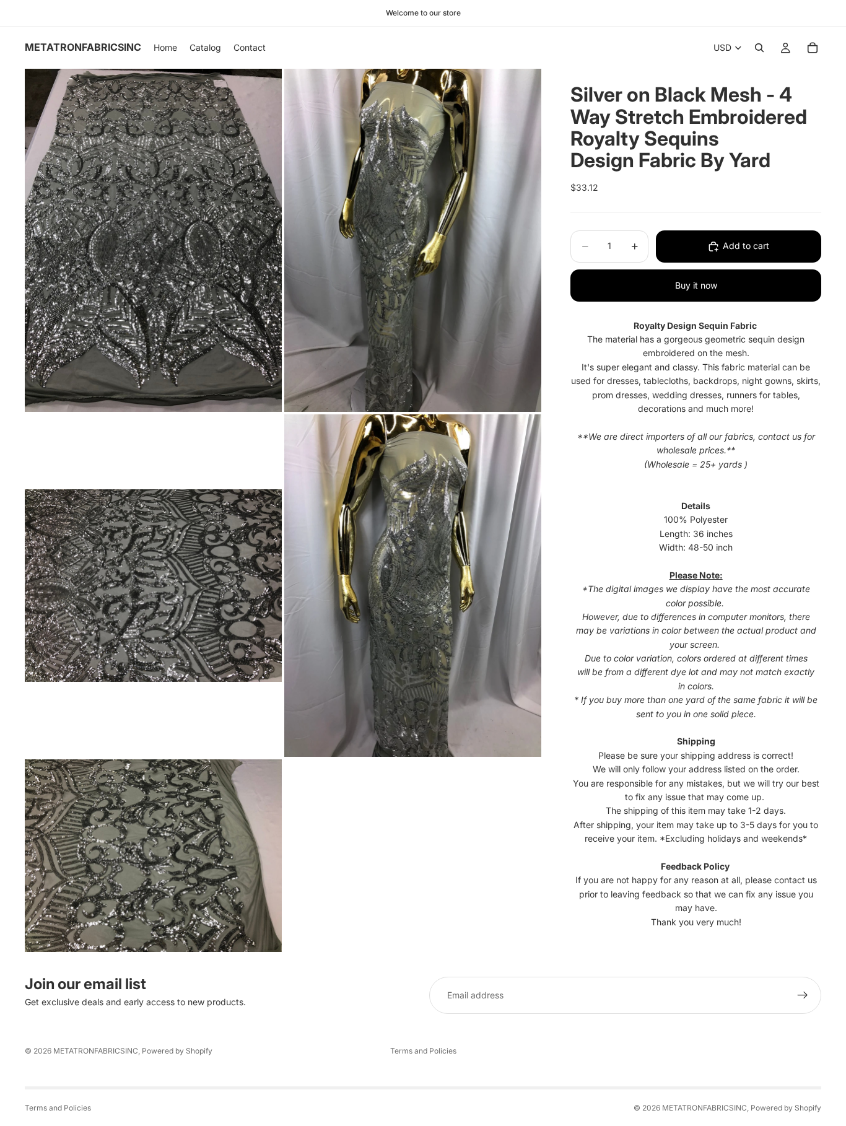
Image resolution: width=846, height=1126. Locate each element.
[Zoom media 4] (412, 585)
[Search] (759, 47)
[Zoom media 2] (412, 240)
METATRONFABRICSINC (95, 1050)
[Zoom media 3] (153, 585)
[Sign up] (803, 995)
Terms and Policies (423, 1050)
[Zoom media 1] (153, 240)
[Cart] (812, 47)
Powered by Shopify (177, 1050)
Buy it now (696, 285)
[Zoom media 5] (153, 855)
